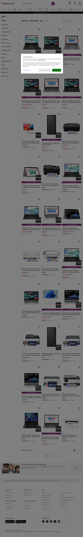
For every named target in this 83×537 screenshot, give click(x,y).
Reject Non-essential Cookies (45, 70)
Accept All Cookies (56, 70)
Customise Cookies (26, 70)
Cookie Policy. (42, 60)
